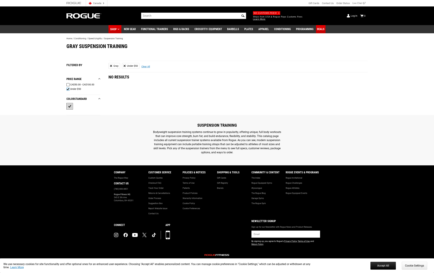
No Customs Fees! (265, 13)
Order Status (343, 3)
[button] (243, 16)
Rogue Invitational (294, 178)
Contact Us (328, 3)
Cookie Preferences (191, 208)
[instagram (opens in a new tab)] (116, 235)
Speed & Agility (95, 38)
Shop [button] (113, 29)
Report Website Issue (157, 208)
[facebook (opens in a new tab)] (125, 235)
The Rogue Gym (258, 203)
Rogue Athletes (292, 188)
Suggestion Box (155, 203)
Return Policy (257, 244)
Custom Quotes (155, 178)
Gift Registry (222, 183)
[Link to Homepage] (83, 16)
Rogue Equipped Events (296, 193)
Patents (186, 188)
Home (69, 38)
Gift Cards (314, 3)
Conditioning (80, 38)
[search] (193, 16)
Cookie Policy (189, 203)
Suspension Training (113, 38)
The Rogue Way (121, 178)
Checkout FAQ (154, 183)
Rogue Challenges (294, 183)
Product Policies (190, 193)
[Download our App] (168, 235)
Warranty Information (192, 198)
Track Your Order (156, 188)
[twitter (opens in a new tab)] (144, 235)
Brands (220, 188)
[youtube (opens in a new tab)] (135, 235)
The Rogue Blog (258, 193)
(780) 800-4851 (121, 189)
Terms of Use (188, 183)
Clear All (145, 66)
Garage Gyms (257, 198)
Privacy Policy (189, 178)
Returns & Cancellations (159, 193)
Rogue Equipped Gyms (261, 183)
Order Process (154, 198)
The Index (255, 178)
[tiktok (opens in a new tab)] (154, 235)
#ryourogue (256, 188)
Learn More (17, 267)
